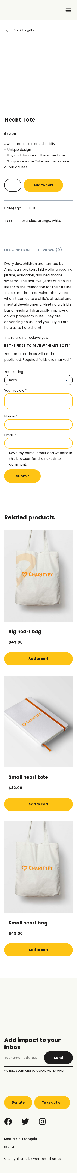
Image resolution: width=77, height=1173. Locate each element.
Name (10, 416)
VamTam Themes (47, 1159)
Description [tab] (17, 249)
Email (10, 434)
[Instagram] (42, 1121)
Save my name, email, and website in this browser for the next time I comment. (40, 458)
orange (44, 220)
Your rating (15, 371)
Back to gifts (24, 30)
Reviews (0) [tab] (50, 249)
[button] (68, 10)
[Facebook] (8, 1121)
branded (28, 220)
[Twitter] (25, 1121)
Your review (15, 390)
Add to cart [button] (38, 658)
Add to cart (43, 185)
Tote (32, 207)
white (56, 220)
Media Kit (12, 1139)
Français (29, 1139)
